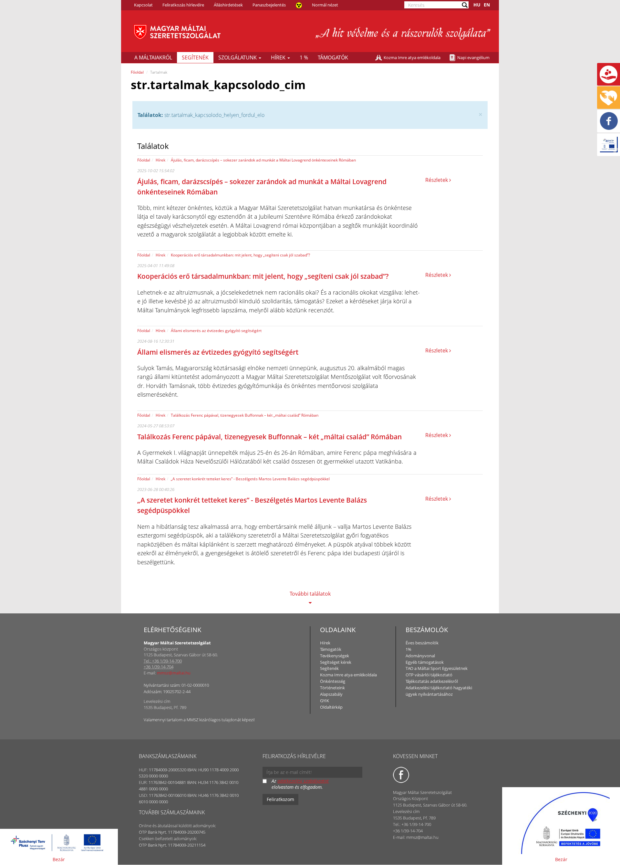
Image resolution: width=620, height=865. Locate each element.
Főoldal (137, 72)
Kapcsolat (143, 5)
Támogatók (333, 57)
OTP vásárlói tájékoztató (429, 675)
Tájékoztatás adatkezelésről (432, 681)
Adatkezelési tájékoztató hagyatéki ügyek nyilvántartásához (439, 691)
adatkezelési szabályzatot (303, 781)
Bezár (59, 859)
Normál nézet (325, 5)
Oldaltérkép (331, 707)
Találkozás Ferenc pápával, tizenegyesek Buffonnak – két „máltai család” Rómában (244, 415)
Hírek (279, 57)
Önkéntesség (332, 681)
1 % (304, 57)
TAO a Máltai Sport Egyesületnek (437, 668)
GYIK (324, 700)
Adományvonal (420, 656)
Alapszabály (331, 694)
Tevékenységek (334, 656)
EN (487, 5)
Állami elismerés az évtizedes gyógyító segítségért (216, 330)
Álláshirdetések (228, 5)
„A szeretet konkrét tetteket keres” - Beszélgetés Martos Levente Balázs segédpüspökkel (250, 479)
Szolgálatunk (238, 57)
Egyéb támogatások (425, 662)
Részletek (437, 179)
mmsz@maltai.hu (174, 673)
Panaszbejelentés (269, 5)
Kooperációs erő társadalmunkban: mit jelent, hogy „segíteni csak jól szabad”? (240, 255)
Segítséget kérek (335, 662)
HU (476, 5)
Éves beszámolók (422, 643)
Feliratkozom (280, 799)
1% (408, 649)
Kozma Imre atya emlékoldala (412, 57)
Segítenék (195, 57)
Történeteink (332, 688)
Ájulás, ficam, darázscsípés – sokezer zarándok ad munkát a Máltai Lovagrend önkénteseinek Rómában (263, 160)
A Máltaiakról (153, 57)
